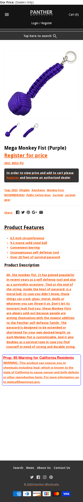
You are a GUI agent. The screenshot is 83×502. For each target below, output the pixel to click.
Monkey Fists (55, 190)
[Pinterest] (51, 478)
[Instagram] (44, 478)
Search (18, 468)
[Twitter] (32, 478)
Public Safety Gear (38, 195)
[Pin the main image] (28, 212)
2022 (14, 190)
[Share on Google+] (34, 212)
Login (35, 23)
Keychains (38, 190)
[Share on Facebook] (17, 212)
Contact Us (62, 468)
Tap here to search (37, 36)
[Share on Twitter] (23, 212)
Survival (58, 195)
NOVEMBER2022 (14, 195)
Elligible (24, 190)
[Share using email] (41, 212)
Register (46, 23)
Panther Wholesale (46, 484)
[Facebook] (38, 478)
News (30, 468)
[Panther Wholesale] (41, 13)
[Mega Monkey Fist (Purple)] (41, 53)
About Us (44, 468)
